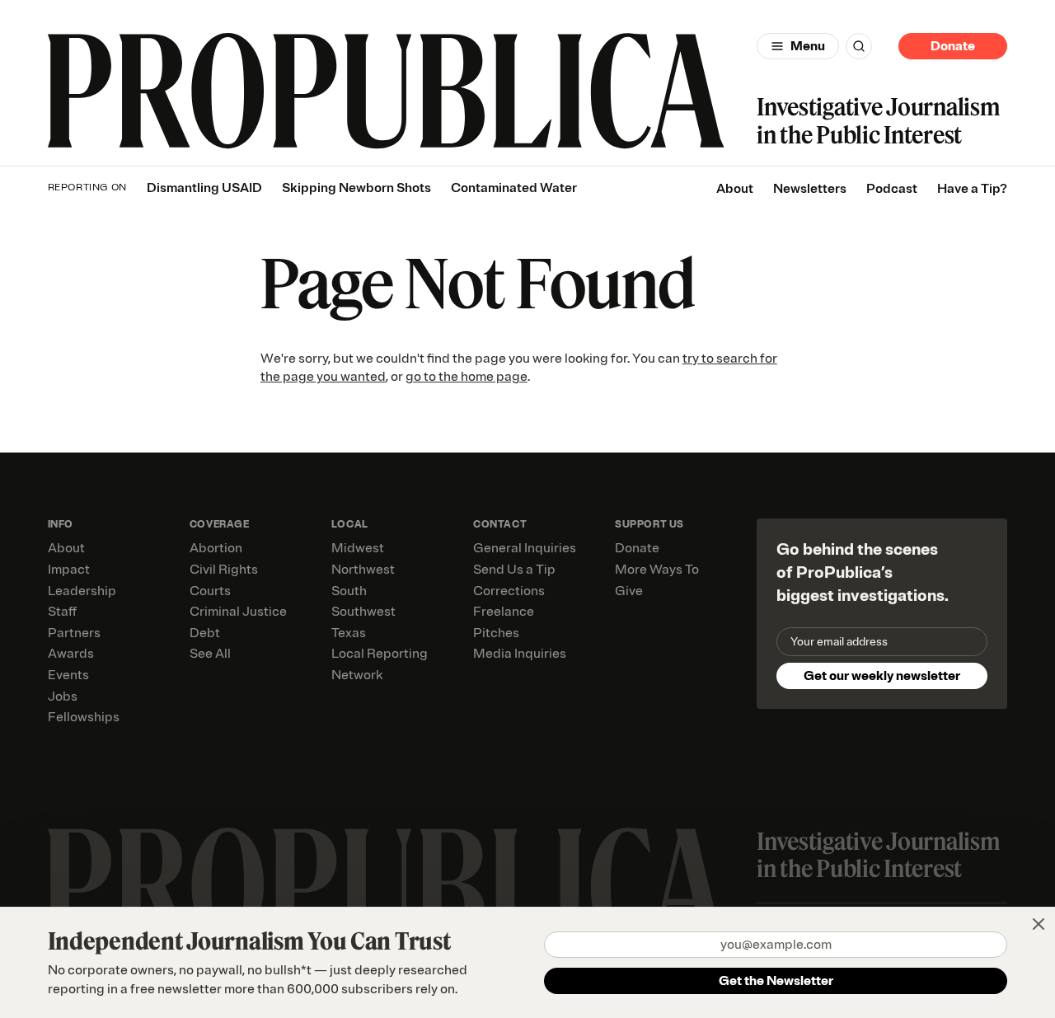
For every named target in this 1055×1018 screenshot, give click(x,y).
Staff (62, 611)
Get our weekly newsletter (882, 676)
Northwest (363, 569)
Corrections (509, 591)
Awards (71, 653)
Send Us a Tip (514, 569)
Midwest (357, 548)
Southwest (363, 611)
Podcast (891, 189)
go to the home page (467, 376)
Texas (348, 633)
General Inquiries (524, 548)
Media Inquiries (519, 653)
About (734, 189)
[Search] (859, 46)
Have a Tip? (972, 189)
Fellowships (84, 717)
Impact (69, 569)
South (349, 591)
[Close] (1038, 924)
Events (68, 675)
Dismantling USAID (204, 188)
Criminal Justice (238, 611)
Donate (953, 46)
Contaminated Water (514, 188)
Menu (807, 46)
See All (210, 653)
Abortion (216, 548)
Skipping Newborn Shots (356, 188)
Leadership (82, 591)
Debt (205, 633)
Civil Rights (224, 569)
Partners (74, 633)
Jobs (62, 696)
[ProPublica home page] (386, 886)
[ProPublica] (386, 91)
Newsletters (809, 189)
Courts (210, 591)
